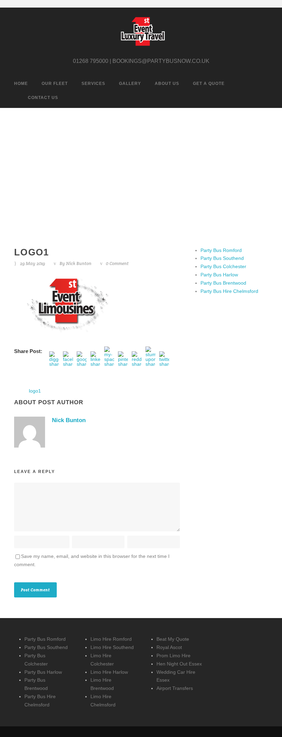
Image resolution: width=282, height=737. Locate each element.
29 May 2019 (32, 263)
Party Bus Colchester (223, 266)
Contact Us (43, 97)
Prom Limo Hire (173, 655)
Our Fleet (55, 83)
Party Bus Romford (221, 250)
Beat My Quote (172, 639)
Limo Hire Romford (111, 639)
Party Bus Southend (222, 258)
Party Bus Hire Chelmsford (229, 291)
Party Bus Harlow (219, 274)
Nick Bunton (78, 263)
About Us (167, 83)
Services (93, 83)
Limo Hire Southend (112, 647)
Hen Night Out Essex (179, 664)
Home (21, 83)
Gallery (130, 83)
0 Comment (117, 263)
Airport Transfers (174, 688)
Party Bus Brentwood (223, 283)
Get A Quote (209, 83)
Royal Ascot (169, 647)
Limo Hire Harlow (109, 672)
